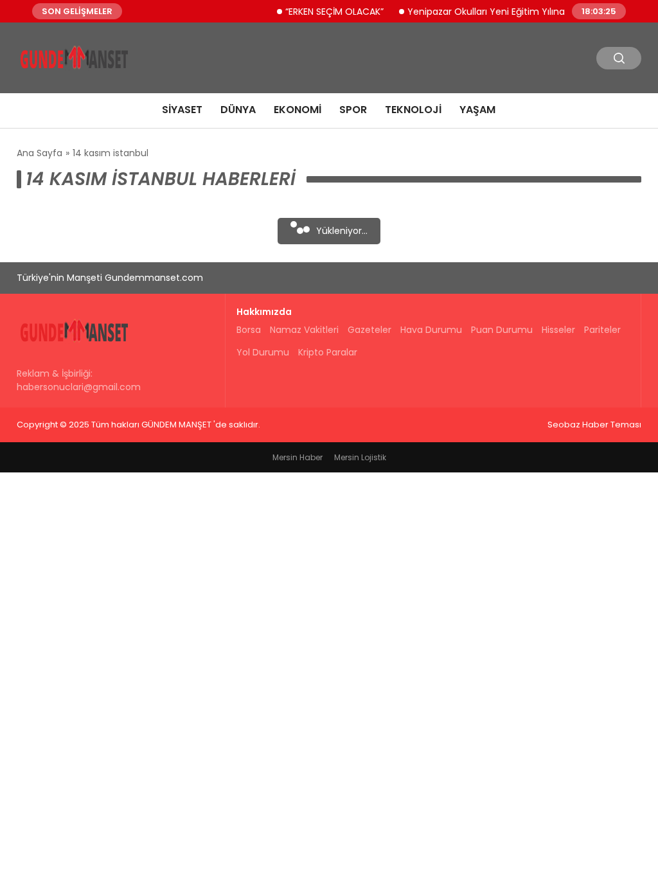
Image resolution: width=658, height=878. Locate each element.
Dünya (238, 109)
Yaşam (477, 109)
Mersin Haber (297, 457)
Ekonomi (297, 109)
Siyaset (182, 109)
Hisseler (558, 329)
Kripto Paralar (327, 352)
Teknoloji (413, 109)
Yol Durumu (262, 352)
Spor (353, 109)
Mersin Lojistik (360, 457)
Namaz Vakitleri (304, 329)
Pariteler (602, 329)
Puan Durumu (502, 329)
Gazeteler (369, 329)
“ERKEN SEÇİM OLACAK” (327, 10)
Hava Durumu (431, 329)
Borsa (248, 329)
